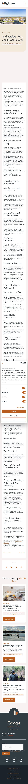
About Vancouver (14, 768)
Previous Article (7, 552)
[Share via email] (16, 567)
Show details (20, 407)
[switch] (24, 392)
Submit (6, 753)
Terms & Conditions (14, 778)
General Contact (14, 773)
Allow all (14, 411)
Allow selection (14, 415)
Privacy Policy (8, 751)
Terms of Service (16, 751)
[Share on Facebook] (7, 567)
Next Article (21, 552)
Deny (14, 420)
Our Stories (14, 771)
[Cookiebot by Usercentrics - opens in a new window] (20, 363)
